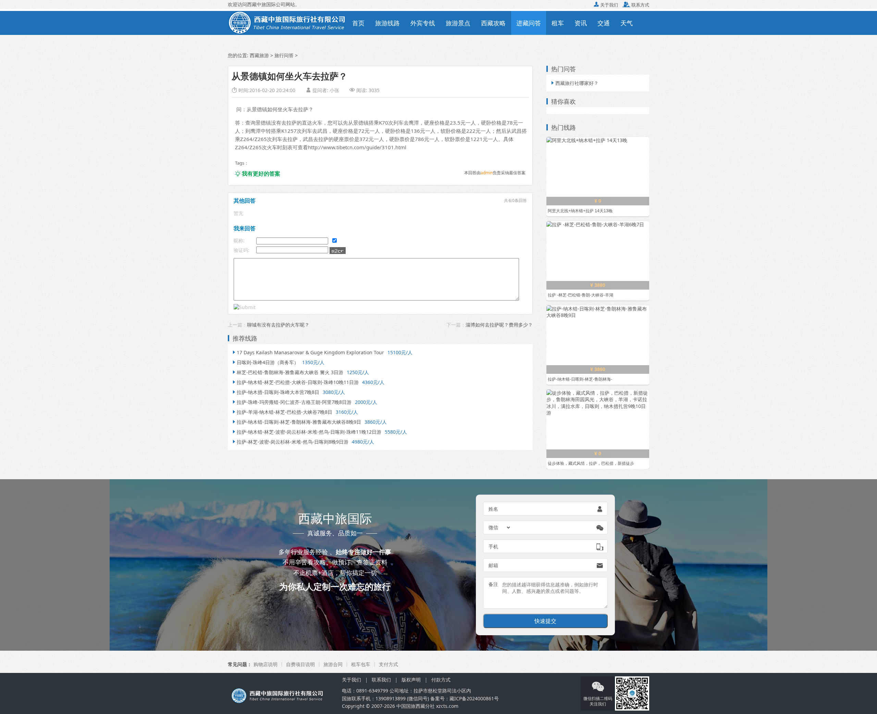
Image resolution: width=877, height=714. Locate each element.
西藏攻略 (493, 23)
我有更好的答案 (257, 173)
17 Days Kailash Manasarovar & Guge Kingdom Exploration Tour (307, 352)
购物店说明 (265, 664)
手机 (493, 546)
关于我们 (606, 5)
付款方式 (440, 679)
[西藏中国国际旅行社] (287, 22)
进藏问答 (528, 23)
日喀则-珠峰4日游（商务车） (265, 362)
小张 (334, 90)
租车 (558, 23)
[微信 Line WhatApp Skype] (500, 527)
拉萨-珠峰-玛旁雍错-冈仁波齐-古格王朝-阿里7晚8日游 (291, 402)
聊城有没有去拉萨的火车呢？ (278, 324)
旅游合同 (333, 664)
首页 (358, 23)
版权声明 (411, 679)
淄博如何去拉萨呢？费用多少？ (499, 324)
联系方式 (635, 5)
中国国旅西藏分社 (415, 706)
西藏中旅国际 (261, 4)
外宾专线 (422, 23)
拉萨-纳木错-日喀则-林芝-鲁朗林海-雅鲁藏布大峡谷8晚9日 (296, 422)
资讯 (581, 23)
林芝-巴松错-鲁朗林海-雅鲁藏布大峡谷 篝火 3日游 (287, 372)
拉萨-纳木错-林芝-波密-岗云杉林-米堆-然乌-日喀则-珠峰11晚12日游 (306, 432)
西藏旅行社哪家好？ (574, 83)
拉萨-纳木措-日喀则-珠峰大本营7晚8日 (275, 392)
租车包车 (360, 664)
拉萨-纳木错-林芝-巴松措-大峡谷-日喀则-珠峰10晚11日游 (295, 382)
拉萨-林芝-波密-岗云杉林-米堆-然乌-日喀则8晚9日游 (289, 441)
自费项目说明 (300, 664)
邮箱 (493, 565)
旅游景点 (458, 23)
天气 (626, 23)
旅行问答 (284, 55)
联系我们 (381, 679)
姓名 (493, 509)
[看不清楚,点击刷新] (338, 250)
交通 (603, 23)
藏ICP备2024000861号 (474, 698)
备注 (493, 584)
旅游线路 (387, 23)
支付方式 (388, 664)
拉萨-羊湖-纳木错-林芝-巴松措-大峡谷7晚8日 (281, 412)
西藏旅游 (259, 55)
